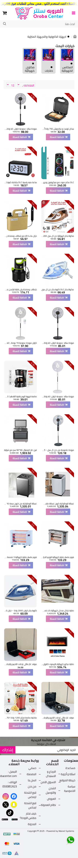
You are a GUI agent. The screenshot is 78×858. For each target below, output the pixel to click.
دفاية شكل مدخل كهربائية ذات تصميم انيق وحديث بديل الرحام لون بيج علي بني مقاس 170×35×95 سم (57, 610)
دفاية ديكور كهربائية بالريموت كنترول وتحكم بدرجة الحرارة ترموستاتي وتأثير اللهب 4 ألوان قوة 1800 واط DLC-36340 (57, 664)
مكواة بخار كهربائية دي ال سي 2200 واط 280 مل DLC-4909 (57, 236)
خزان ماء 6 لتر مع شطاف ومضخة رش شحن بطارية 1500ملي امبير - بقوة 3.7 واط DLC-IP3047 (20, 236)
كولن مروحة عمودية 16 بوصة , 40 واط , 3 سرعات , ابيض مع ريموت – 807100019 (20, 342)
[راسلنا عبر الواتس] (64, 840)
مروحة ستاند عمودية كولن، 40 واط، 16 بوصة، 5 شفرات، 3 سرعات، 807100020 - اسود (20, 128)
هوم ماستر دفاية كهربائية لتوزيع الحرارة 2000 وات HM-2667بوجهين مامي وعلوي (57, 557)
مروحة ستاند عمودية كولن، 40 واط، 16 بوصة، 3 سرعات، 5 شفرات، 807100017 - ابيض (57, 396)
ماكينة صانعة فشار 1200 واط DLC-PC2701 (20, 717)
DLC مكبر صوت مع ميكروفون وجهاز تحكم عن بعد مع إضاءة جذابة (57, 182)
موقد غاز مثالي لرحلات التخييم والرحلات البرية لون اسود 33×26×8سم (57, 717)
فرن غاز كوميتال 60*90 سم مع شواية (20, 450)
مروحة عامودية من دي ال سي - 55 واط (57, 450)
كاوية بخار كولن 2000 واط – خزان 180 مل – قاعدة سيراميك (20, 610)
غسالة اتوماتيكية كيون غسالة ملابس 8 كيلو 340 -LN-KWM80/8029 (57, 503)
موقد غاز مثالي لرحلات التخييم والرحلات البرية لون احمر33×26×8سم (20, 664)
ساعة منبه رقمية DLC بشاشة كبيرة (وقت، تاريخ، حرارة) (20, 182)
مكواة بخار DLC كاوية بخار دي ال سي (58, 289)
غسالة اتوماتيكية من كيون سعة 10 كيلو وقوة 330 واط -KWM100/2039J (20, 503)
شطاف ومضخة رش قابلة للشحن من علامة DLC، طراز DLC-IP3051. (20, 289)
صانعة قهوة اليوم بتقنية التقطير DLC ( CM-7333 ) (20, 396)
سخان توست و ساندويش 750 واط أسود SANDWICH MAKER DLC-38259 (57, 128)
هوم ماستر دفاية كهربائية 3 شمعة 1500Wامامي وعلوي (20, 557)
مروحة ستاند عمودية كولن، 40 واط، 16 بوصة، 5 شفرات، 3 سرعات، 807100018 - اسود (57, 342)
